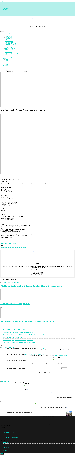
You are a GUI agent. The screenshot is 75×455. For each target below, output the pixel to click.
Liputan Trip (8, 63)
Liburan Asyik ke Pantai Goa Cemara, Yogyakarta (14, 329)
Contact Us (5, 5)
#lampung (13, 243)
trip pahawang (13, 247)
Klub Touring (8, 55)
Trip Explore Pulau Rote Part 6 (67, 376)
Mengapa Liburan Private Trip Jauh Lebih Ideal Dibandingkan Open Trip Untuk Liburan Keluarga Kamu (26, 334)
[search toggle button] (6, 70)
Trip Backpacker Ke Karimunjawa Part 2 (15, 303)
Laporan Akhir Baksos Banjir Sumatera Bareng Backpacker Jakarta (21, 348)
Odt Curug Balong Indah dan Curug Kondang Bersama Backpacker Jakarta (27, 321)
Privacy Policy (6, 68)
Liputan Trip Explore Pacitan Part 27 (64, 397)
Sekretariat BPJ (8, 38)
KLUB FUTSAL (8, 47)
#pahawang (3, 243)
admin (4, 112)
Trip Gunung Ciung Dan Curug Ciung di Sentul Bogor (43, 372)
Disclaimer (5, 9)
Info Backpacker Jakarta (8, 429)
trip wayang (19, 247)
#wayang (8, 243)
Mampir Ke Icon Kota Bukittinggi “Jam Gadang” (13, 337)
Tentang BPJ (8, 35)
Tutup (2, 31)
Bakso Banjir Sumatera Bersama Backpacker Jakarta (52, 349)
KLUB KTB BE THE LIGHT (11, 49)
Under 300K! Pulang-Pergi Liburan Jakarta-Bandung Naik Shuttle (18, 340)
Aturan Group (8, 36)
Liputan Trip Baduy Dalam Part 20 (47, 416)
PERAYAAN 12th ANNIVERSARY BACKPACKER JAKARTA (41, 355)
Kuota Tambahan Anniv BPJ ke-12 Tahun (15, 354)
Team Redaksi (6, 8)
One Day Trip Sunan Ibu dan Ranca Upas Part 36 (17, 389)
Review (7, 61)
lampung (2, 247)
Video (6, 60)
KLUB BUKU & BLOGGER (10, 44)
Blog (4, 66)
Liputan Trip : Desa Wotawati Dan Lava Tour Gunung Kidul (53, 407)
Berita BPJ (7, 64)
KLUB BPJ (5, 39)
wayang (24, 247)
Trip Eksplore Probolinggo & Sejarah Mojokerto (16, 368)
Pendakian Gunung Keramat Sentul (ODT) (15, 382)
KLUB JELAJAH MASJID (10, 48)
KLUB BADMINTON (9, 42)
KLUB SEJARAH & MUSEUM (11, 53)
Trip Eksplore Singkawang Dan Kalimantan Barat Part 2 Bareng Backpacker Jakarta (31, 286)
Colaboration (6, 7)
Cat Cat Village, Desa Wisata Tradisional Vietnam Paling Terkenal (18, 326)
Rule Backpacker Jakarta (8, 432)
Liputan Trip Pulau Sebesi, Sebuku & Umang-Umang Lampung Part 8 (21, 403)
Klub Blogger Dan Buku (10, 43)
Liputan (4, 58)
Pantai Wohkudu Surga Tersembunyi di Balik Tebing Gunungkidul (18, 332)
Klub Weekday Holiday (10, 57)
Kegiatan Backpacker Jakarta (9, 435)
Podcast (7, 59)
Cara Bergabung (9, 37)
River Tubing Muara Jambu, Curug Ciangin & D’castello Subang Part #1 (19, 342)
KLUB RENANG (8, 52)
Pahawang (7, 247)
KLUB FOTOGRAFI (9, 46)
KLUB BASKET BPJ (9, 41)
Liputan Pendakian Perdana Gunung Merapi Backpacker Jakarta (20, 412)
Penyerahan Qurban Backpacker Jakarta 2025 (16, 360)
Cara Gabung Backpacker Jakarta (10, 437)
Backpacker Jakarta (7, 33)
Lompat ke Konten (4, 1)
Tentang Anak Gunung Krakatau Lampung (42, 392)
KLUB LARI (7, 50)
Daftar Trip (5, 65)
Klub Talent (7, 54)
